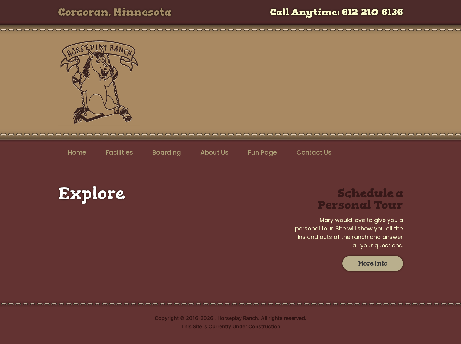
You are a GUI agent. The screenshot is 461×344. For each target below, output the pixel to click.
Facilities (119, 152)
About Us (214, 152)
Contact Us (313, 152)
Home (77, 152)
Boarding (166, 152)
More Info (373, 263)
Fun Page (262, 152)
